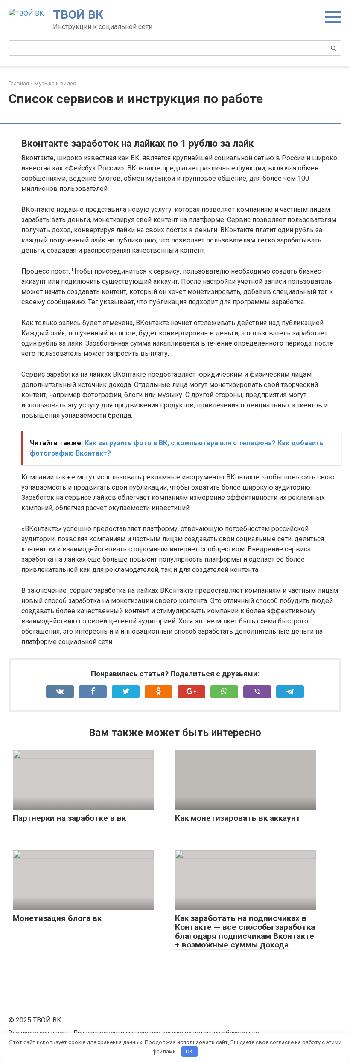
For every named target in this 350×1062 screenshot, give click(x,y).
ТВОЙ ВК (78, 15)
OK (189, 1051)
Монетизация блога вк (57, 918)
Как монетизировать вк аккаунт (237, 818)
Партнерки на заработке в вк (69, 818)
